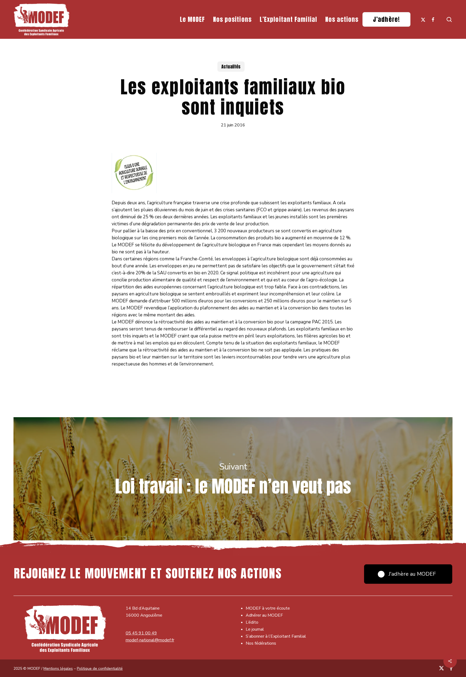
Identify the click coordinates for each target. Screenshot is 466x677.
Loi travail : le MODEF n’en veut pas (233, 478)
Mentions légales (58, 668)
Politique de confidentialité (100, 668)
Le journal (255, 629)
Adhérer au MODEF (264, 615)
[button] (408, 574)
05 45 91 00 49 (141, 633)
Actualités (231, 66)
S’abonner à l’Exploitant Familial (276, 636)
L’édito (252, 622)
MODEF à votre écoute (268, 608)
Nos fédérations (261, 643)
